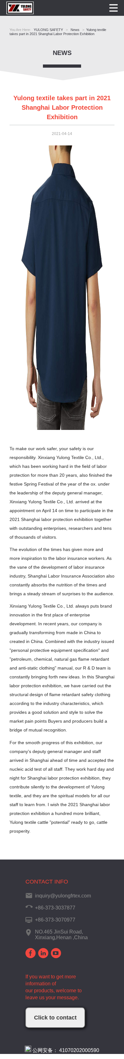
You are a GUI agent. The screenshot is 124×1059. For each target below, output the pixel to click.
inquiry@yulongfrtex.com (63, 895)
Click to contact (55, 1017)
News (62, 52)
